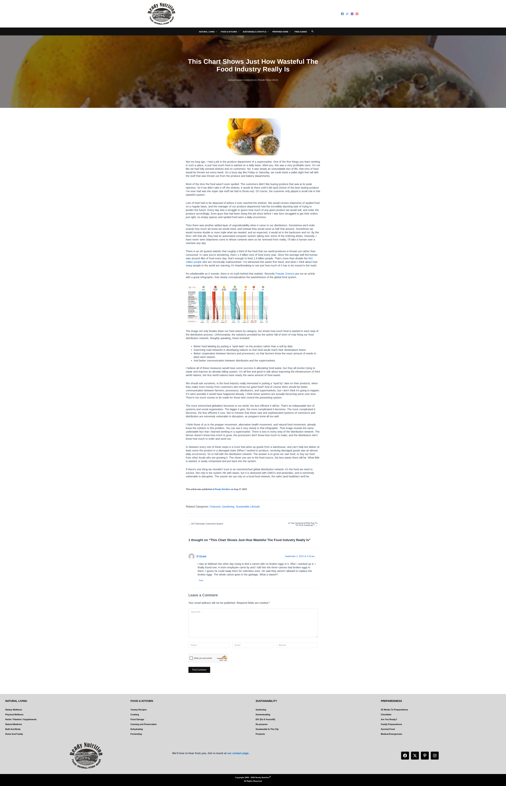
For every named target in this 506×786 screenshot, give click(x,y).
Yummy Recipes (138, 710)
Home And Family (14, 734)
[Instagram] (352, 13)
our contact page (238, 753)
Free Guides (301, 32)
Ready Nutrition (222, 489)
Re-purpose (261, 724)
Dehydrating (136, 729)
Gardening (228, 506)
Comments (249, 80)
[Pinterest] (357, 13)
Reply (201, 580)
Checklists (386, 714)
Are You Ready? (389, 719)
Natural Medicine (13, 724)
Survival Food (388, 729)
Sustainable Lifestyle (254, 32)
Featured (215, 506)
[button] (405, 756)
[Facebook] (342, 13)
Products (260, 734)
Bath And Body (13, 729)
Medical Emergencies (391, 734)
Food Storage (137, 719)
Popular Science (285, 273)
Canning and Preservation (143, 724)
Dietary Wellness (13, 710)
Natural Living (207, 32)
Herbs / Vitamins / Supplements (21, 719)
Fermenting (136, 734)
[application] (216, 32)
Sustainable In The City (267, 729)
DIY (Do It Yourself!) (265, 719)
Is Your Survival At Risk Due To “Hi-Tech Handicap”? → (302, 524)
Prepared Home (280, 32)
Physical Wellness (14, 714)
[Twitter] (347, 13)
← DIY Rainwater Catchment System (206, 524)
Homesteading (263, 714)
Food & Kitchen (229, 32)
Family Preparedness (391, 724)
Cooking (134, 714)
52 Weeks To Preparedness (394, 710)
